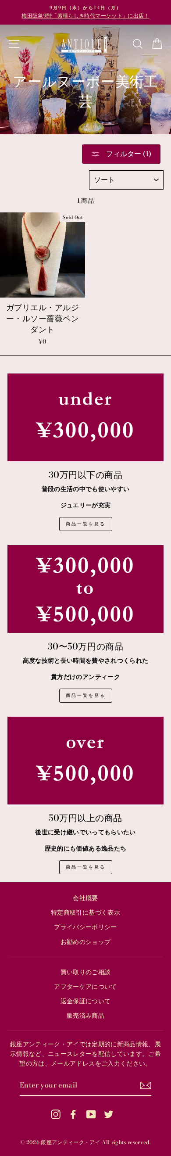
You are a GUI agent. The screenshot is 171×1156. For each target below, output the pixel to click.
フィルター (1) (127, 153)
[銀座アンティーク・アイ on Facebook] (73, 1114)
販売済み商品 (85, 1015)
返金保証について (86, 1001)
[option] (85, 12)
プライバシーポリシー (85, 927)
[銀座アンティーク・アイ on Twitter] (109, 1114)
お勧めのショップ (86, 941)
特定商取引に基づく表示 (85, 912)
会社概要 (85, 898)
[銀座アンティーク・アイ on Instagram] (56, 1114)
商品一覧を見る (86, 524)
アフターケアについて (85, 986)
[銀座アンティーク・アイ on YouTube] (91, 1114)
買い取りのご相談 (86, 972)
